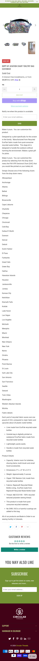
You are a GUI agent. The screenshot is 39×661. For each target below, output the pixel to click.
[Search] (31, 5)
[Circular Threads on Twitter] (9, 639)
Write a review (19, 550)
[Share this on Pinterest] (22, 527)
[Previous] (3, 25)
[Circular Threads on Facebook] (13, 639)
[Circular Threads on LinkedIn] (25, 639)
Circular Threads (22, 646)
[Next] (35, 25)
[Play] (19, 25)
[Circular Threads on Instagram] (21, 639)
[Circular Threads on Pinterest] (17, 639)
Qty (3, 84)
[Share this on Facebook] (16, 527)
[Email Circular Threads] (29, 639)
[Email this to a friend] (27, 527)
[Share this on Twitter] (10, 527)
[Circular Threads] (19, 5)
